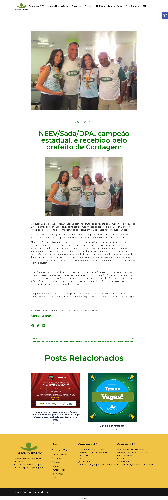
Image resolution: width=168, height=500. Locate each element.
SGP (145, 6)
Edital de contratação (112, 425)
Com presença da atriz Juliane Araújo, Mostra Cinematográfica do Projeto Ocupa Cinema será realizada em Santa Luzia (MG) (56, 416)
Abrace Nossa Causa (58, 6)
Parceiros (76, 6)
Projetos (88, 6)
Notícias (100, 6)
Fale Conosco (132, 6)
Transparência (115, 6)
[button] (32, 325)
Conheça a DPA (36, 6)
